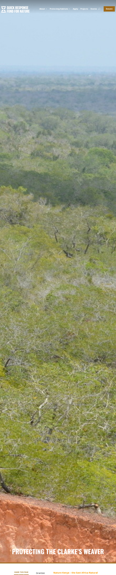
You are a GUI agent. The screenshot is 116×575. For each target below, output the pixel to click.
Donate (109, 9)
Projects (84, 9)
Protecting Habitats (59, 9)
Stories (94, 9)
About (42, 9)
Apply (75, 9)
